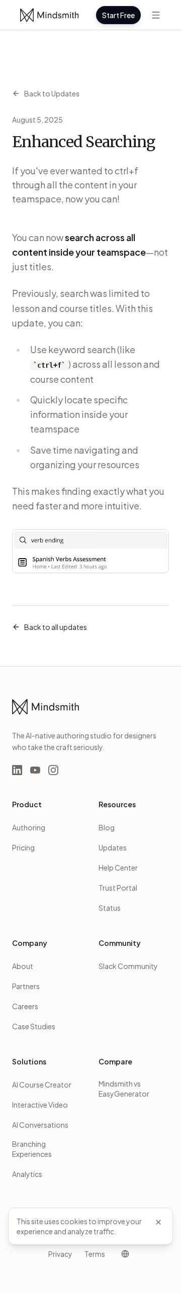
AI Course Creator (41, 1084)
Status (110, 907)
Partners (26, 986)
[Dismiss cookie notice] (158, 1222)
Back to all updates (55, 626)
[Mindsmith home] (49, 15)
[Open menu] (156, 15)
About (22, 966)
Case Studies (33, 1026)
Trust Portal (118, 887)
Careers (25, 1006)
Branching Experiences (32, 1148)
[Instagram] (53, 770)
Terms (94, 1253)
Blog (107, 827)
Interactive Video (40, 1104)
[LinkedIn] (17, 770)
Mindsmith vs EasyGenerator (124, 1088)
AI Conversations (40, 1124)
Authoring (28, 827)
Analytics (27, 1173)
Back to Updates (51, 93)
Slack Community (128, 966)
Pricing (23, 847)
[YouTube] (35, 770)
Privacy (60, 1253)
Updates (113, 847)
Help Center (118, 867)
